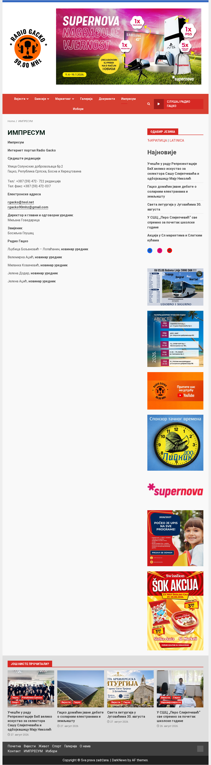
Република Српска (32, 697)
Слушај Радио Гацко (178, 104)
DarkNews (119, 760)
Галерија (86, 98)
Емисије (40, 98)
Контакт (14, 751)
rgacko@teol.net (21, 202)
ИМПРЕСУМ (33, 751)
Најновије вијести (171, 702)
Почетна (14, 746)
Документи (107, 98)
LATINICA (177, 140)
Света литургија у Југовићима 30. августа (130, 688)
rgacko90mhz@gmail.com (28, 207)
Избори (78, 109)
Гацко (15, 697)
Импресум (128, 98)
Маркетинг (63, 98)
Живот (44, 746)
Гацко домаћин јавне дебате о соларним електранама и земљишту (172, 191)
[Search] (148, 104)
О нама (85, 746)
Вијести (19, 98)
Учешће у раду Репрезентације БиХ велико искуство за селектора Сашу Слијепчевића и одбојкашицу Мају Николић (31, 688)
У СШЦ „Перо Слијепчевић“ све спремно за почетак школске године (172, 222)
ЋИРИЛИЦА (157, 140)
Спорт (15, 702)
